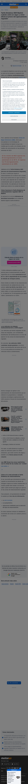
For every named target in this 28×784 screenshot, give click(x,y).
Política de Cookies (18, 108)
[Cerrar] (20, 768)
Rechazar (14, 119)
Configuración (14, 116)
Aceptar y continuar (14, 112)
